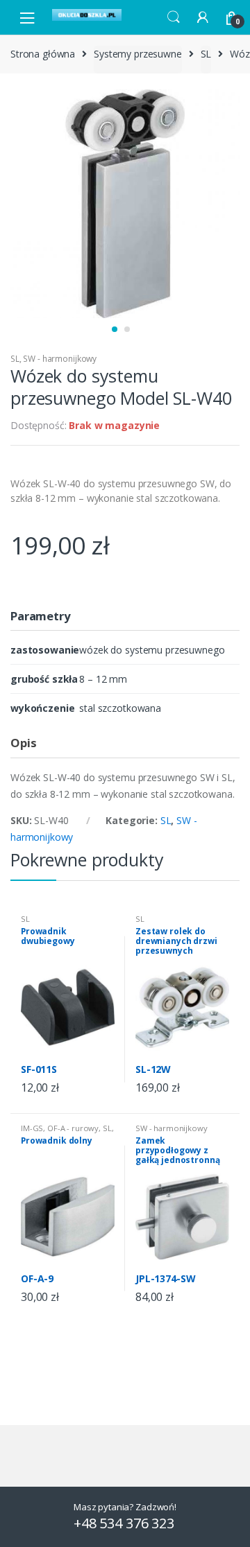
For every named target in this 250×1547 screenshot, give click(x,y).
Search (173, 17)
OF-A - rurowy (73, 1128)
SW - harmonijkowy (60, 359)
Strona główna (42, 53)
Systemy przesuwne (138, 53)
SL (206, 53)
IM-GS (32, 1128)
